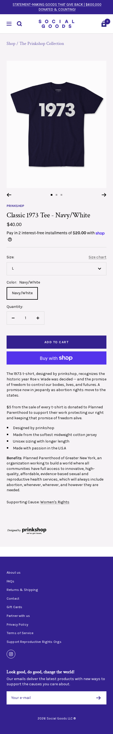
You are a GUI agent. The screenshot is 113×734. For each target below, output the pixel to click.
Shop (11, 44)
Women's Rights (54, 502)
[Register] (98, 698)
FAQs (11, 581)
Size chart (97, 257)
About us (14, 572)
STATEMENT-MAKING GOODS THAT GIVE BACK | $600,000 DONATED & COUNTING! (57, 6)
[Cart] (103, 24)
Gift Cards (14, 607)
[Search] (19, 23)
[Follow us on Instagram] (11, 654)
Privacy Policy (17, 624)
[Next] (104, 195)
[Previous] (9, 195)
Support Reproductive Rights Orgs (34, 642)
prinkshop (15, 206)
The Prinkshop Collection (41, 44)
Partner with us (18, 616)
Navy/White (22, 293)
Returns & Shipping (22, 590)
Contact (13, 598)
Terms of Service (20, 633)
